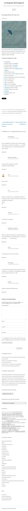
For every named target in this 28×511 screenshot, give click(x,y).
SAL (8, 113)
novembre (6, 91)
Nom (3, 321)
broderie (10, 111)
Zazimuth (4, 486)
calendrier (14, 111)
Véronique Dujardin (6, 374)
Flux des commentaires (7, 498)
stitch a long (11, 113)
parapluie (16, 63)
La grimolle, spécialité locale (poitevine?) (17, 381)
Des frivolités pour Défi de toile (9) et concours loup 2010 (8, 124)
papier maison (19, 422)
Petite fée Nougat (18, 49)
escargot (16, 65)
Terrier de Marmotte (6, 477)
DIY (14, 419)
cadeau (4, 415)
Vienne (18, 431)
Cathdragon (4, 449)
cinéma (21, 416)
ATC (22, 411)
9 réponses (4, 18)
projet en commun (9, 428)
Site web (4, 332)
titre (13, 72)
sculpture (15, 430)
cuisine (9, 418)
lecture (10, 421)
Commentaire (5, 305)
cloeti (9, 247)
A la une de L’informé (6, 362)
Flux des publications (6, 496)
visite (23, 431)
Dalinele (3, 458)
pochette (13, 424)
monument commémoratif (7, 422)
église (7, 432)
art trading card (16, 411)
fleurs (16, 66)
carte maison (19, 415)
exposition (17, 419)
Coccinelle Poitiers (6, 454)
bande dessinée (7, 414)
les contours (7, 61)
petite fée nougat (12, 157)
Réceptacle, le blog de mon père (9, 475)
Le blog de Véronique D (14, 3)
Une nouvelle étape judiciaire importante (11, 365)
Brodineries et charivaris (7, 444)
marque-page (16, 421)
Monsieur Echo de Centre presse (9, 468)
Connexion (4, 494)
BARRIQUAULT (5, 379)
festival (24, 419)
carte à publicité (15, 416)
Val (8, 190)
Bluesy (3, 442)
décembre (6, 92)
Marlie (3, 465)
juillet (5, 84)
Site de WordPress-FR (6, 499)
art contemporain (8, 411)
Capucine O (4, 447)
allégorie (3, 411)
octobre (6, 89)
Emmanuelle (11, 136)
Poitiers (18, 426)
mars (5, 77)
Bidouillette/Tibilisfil (13, 228)
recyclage (18, 428)
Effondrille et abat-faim (7, 460)
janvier (16, 73)
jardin (5, 421)
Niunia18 (4, 472)
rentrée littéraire (5, 429)
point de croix (20, 111)
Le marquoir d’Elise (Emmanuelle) (9, 467)
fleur (3, 421)
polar (23, 426)
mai (5, 80)
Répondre (4, 152)
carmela (10, 212)
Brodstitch (4, 446)
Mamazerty (4, 463)
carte (13, 415)
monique (4, 377)
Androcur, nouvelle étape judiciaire (9, 360)
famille (21, 419)
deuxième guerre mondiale (7, 419)
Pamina (3, 473)
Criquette (4, 456)
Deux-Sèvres (13, 418)
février (5, 75)
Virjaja (3, 484)
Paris (23, 422)
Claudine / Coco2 (5, 453)
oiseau (14, 422)
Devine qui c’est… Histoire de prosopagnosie (11, 364)
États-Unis (4, 432)
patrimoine (6, 424)
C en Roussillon (5, 451)
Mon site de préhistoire (7, 441)
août (5, 85)
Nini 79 (3, 470)
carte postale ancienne (7, 416)
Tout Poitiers (4, 479)
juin (5, 82)
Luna (9, 174)
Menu (14, 9)
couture (5, 418)
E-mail (3, 327)
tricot (13, 431)
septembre (6, 87)
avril (5, 79)
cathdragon (10, 262)
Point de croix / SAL (20, 109)
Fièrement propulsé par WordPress (9, 508)
